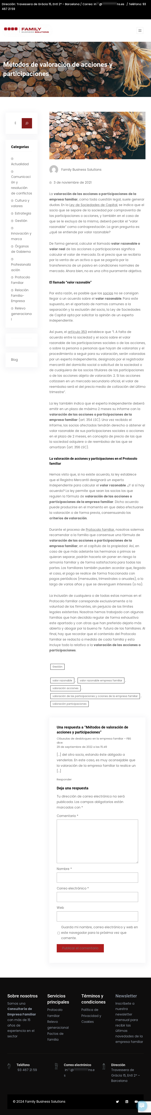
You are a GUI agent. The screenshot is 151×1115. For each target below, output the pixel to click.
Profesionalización (21, 267)
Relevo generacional (21, 314)
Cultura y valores (20, 203)
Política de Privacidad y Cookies (91, 1016)
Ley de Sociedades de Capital (93, 205)
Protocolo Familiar (20, 280)
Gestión (21, 221)
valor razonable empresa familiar (101, 680)
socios (108, 293)
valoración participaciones (69, 704)
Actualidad (20, 164)
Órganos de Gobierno (21, 249)
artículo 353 (77, 332)
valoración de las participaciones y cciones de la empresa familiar (95, 696)
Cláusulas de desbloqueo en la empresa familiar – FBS (94, 738)
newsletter (123, 1014)
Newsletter (126, 996)
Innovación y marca (21, 236)
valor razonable (62, 680)
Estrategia (23, 213)
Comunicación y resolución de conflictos (21, 185)
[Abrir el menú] (140, 30)
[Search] (27, 123)
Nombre (64, 869)
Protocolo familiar (100, 529)
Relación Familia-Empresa (20, 295)
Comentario (67, 816)
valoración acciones (65, 688)
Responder (64, 779)
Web (60, 907)
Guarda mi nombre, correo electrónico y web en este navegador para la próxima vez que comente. (99, 932)
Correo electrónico (73, 888)
